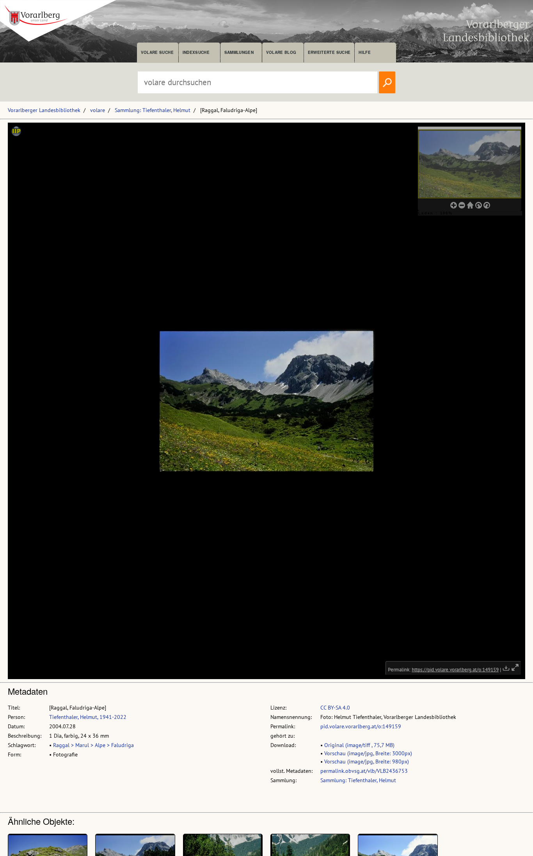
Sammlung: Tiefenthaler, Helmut (152, 110)
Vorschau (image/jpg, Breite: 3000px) (368, 753)
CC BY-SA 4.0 (335, 707)
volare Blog (281, 52)
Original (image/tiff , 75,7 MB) (359, 745)
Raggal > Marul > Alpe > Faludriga (93, 745)
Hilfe (365, 52)
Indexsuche (196, 52)
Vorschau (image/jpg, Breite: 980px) (366, 761)
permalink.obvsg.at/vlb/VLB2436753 (364, 770)
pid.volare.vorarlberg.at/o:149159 (360, 726)
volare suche (157, 52)
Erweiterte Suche (329, 52)
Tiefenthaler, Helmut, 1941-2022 (87, 716)
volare (97, 110)
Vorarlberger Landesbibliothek (44, 110)
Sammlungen (239, 52)
